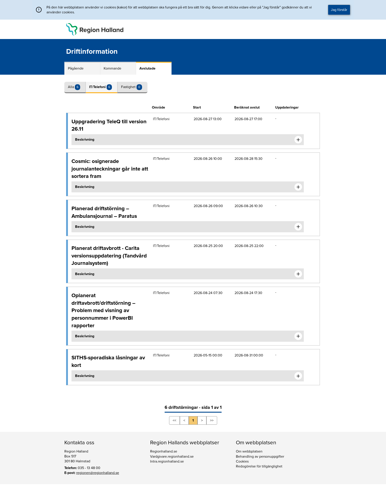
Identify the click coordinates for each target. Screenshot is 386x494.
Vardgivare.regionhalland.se (172, 456)
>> (212, 420)
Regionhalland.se (163, 451)
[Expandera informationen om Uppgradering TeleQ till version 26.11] (298, 140)
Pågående (76, 68)
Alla (71, 87)
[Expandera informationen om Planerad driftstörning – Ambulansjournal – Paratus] (298, 227)
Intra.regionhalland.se (167, 461)
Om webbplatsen (249, 451)
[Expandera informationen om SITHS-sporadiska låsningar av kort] (298, 376)
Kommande (112, 68)
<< (174, 420)
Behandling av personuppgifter (260, 456)
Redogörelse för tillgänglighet (259, 466)
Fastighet (128, 87)
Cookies (242, 461)
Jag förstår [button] (339, 10)
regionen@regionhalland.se (97, 473)
